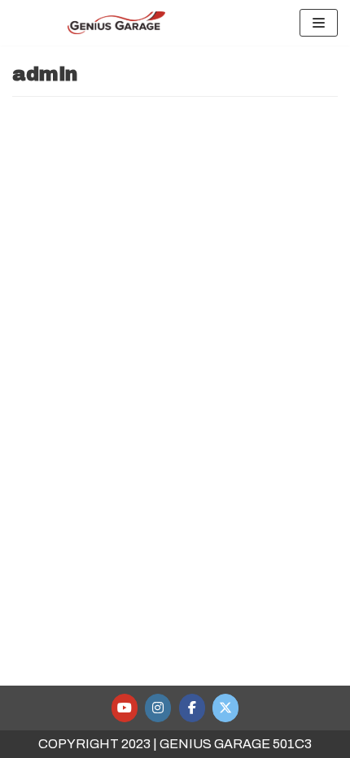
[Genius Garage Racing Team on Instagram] (158, 708)
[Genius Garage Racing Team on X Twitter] (225, 708)
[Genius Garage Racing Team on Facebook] (192, 708)
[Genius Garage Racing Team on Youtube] (125, 708)
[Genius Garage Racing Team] (116, 22)
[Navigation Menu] (319, 23)
